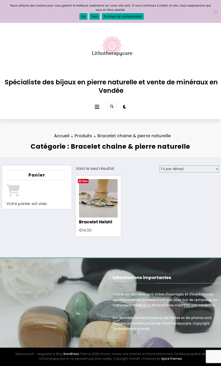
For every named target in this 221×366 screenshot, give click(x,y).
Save (85, 181)
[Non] (215, 11)
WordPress (71, 354)
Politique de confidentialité (123, 16)
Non (95, 16)
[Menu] (97, 107)
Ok (83, 16)
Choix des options (98, 197)
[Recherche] (111, 106)
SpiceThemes (171, 359)
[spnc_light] (124, 107)
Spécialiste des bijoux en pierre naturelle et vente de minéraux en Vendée (111, 86)
